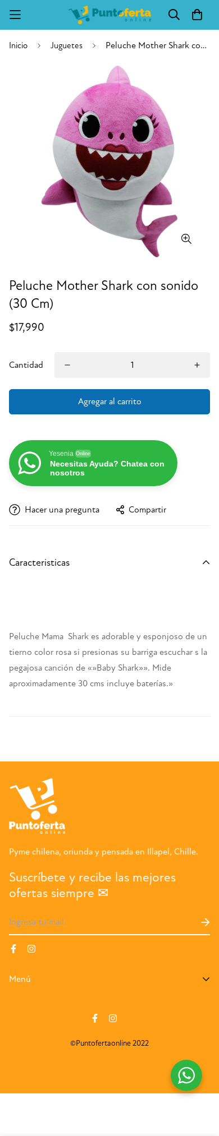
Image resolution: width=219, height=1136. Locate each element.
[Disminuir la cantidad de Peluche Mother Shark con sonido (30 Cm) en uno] (67, 365)
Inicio (18, 45)
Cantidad (26, 365)
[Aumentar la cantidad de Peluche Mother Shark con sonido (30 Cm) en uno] (197, 365)
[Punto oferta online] (110, 15)
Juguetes (67, 45)
